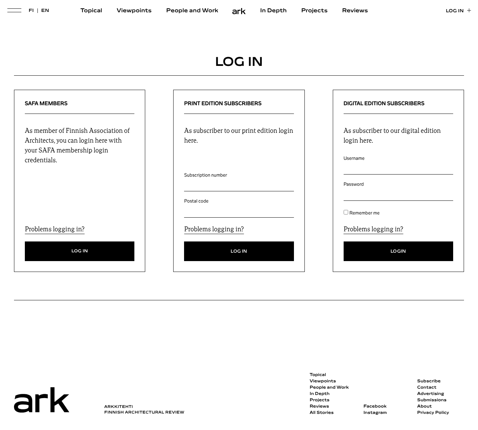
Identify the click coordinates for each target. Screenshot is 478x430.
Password (354, 184)
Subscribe (429, 381)
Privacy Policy (433, 413)
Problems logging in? (55, 229)
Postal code (196, 201)
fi (31, 10)
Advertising (430, 394)
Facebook (375, 406)
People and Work (192, 11)
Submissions (432, 400)
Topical (91, 11)
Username (354, 158)
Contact (426, 387)
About (424, 406)
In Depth (273, 11)
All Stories (322, 413)
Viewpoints (134, 11)
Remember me (365, 213)
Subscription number (205, 175)
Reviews (355, 11)
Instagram (375, 413)
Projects (314, 11)
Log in (455, 11)
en (45, 10)
